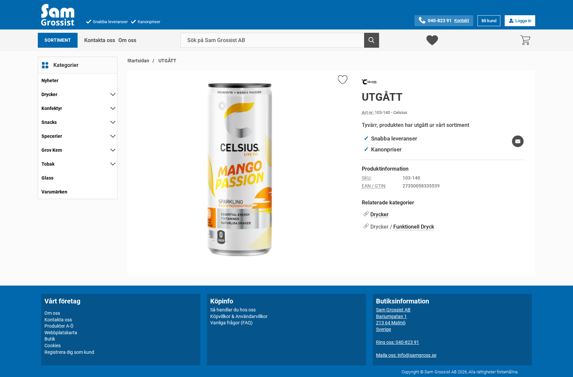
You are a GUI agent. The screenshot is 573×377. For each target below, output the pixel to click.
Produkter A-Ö (59, 326)
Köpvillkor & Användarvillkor (239, 316)
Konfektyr (51, 108)
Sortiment (57, 40)
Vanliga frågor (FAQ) (231, 322)
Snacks (49, 122)
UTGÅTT (167, 61)
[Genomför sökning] (371, 40)
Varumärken (54, 191)
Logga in (523, 20)
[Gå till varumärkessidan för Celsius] (369, 83)
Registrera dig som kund (69, 352)
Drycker (49, 94)
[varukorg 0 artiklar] (527, 40)
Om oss (127, 40)
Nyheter (49, 80)
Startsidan (138, 61)
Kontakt (461, 20)
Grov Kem (51, 150)
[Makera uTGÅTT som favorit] (342, 81)
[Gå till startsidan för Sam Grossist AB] (57, 15)
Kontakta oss (99, 40)
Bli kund (488, 20)
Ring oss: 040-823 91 (397, 342)
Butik (49, 339)
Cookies (52, 345)
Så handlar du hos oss (233, 309)
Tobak (47, 164)
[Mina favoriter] (432, 40)
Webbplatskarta (60, 332)
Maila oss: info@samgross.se (406, 355)
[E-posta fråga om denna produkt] (518, 141)
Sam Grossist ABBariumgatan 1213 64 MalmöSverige (393, 319)
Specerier (51, 136)
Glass (47, 178)
